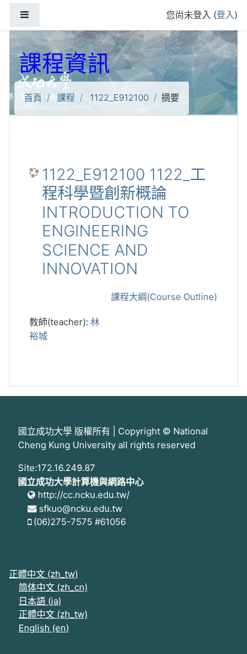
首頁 (33, 97)
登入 (225, 14)
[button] (220, 628)
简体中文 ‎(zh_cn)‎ (53, 587)
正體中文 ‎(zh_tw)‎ (43, 574)
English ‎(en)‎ (44, 628)
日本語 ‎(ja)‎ (40, 601)
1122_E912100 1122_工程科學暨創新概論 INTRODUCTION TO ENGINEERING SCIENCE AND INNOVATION (124, 221)
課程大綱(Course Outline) (164, 296)
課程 (66, 97)
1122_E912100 (119, 97)
